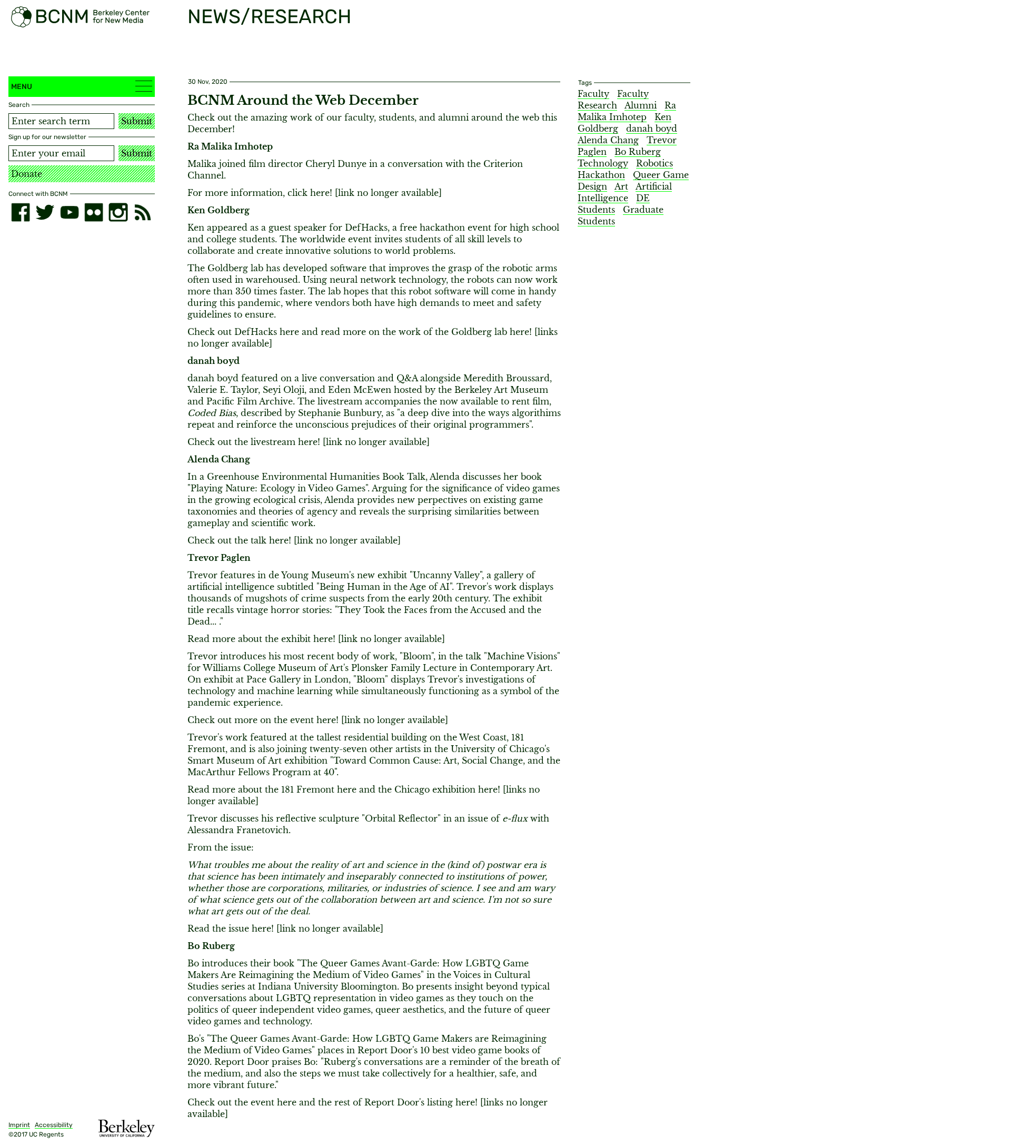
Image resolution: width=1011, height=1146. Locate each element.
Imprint (19, 1125)
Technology (603, 163)
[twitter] (45, 212)
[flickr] (94, 212)
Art (621, 186)
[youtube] (69, 212)
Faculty (593, 93)
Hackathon (601, 175)
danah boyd (651, 128)
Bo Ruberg (637, 151)
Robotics (654, 163)
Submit (136, 121)
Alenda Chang (608, 140)
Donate (26, 174)
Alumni (641, 105)
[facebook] (20, 212)
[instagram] (118, 212)
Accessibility (54, 1125)
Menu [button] (21, 86)
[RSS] (143, 212)
